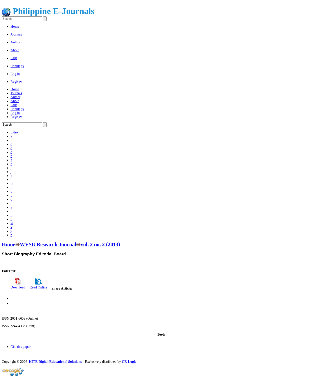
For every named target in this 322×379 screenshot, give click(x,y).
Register (16, 82)
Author (15, 42)
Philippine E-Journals (52, 11)
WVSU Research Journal (48, 244)
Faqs (14, 58)
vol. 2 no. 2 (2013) (100, 244)
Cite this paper (20, 347)
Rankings (17, 66)
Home (15, 26)
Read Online (38, 287)
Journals (16, 34)
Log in (15, 74)
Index (14, 132)
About (15, 50)
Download (18, 287)
